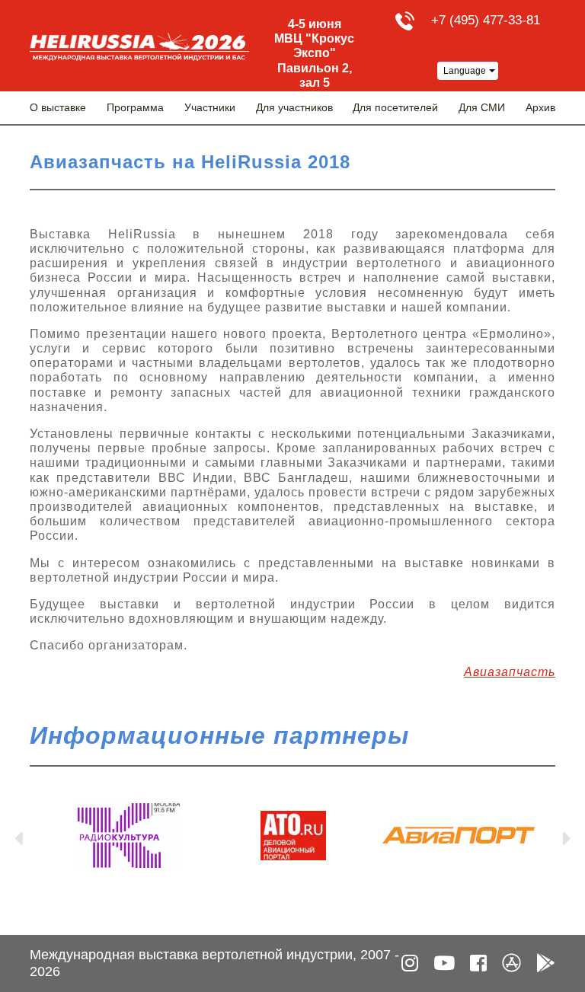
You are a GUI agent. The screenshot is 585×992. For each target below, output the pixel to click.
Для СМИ (482, 107)
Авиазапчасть (509, 671)
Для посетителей (395, 107)
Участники (209, 107)
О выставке (58, 107)
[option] (127, 835)
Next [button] (566, 835)
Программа (135, 107)
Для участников (294, 107)
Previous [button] (18, 835)
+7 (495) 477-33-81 (485, 20)
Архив (540, 107)
